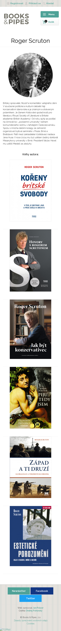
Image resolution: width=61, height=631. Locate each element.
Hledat (50, 3)
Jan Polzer (38, 608)
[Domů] (13, 18)
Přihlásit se (35, 3)
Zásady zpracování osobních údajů (30, 620)
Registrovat (16, 3)
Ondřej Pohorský (34, 610)
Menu (51, 14)
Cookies (30, 623)
